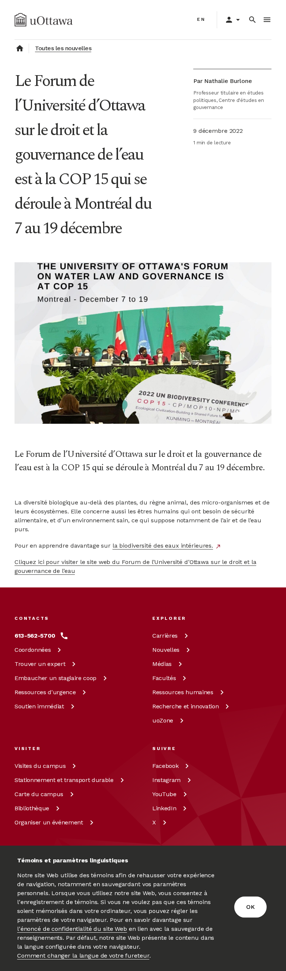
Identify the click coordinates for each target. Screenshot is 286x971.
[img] (44, 19)
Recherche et (185, 706)
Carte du (39, 794)
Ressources (45, 692)
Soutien (39, 706)
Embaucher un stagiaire (55, 678)
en (201, 19)
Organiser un (49, 822)
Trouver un (40, 663)
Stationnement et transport (64, 779)
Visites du (40, 765)
